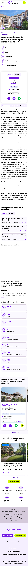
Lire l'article (6, 473)
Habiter (10, 74)
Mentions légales (14, 561)
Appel (9, 100)
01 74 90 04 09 (7, 535)
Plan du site (5, 561)
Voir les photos (3, 28)
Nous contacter (20, 535)
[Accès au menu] (3, 2)
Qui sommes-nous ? (13, 542)
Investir (17, 74)
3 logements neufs (14, 92)
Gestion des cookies (18, 563)
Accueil (13, 509)
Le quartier (23, 105)
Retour (4, 6)
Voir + (22, 427)
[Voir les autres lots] (24, 421)
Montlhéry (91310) (17, 514)
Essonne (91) (8, 514)
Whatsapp (19, 100)
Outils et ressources (14, 551)
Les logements (15, 105)
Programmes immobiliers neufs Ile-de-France (13, 511)
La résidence (6, 105)
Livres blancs (13, 548)
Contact (14, 101)
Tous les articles (14, 481)
